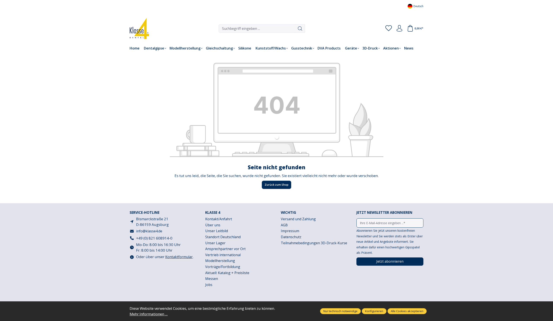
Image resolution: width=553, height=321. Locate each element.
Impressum (290, 230)
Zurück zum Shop (276, 185)
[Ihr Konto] (399, 28)
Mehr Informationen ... (149, 313)
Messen (211, 278)
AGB (284, 225)
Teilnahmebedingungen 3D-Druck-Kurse (314, 243)
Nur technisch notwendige (340, 311)
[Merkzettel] (388, 28)
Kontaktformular (179, 256)
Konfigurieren (374, 311)
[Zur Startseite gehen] (136, 28)
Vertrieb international (223, 254)
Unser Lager (215, 243)
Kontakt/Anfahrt (218, 219)
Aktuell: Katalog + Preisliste (227, 272)
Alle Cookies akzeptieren (407, 311)
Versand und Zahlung (298, 219)
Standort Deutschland (223, 237)
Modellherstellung (220, 260)
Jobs (208, 284)
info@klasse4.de (149, 231)
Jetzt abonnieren (390, 261)
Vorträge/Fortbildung (222, 266)
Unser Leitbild (216, 230)
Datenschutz (291, 237)
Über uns (212, 225)
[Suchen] (300, 28)
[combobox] (257, 28)
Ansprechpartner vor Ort (225, 248)
